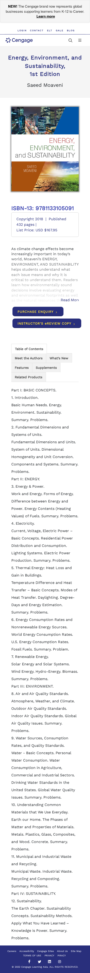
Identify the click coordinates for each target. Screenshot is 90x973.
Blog (71, 30)
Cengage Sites (45, 951)
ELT (49, 30)
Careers (11, 951)
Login (22, 30)
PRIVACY (49, 955)
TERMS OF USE (32, 955)
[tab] (29, 348)
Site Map (76, 951)
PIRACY (61, 955)
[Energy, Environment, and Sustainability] (45, 149)
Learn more (45, 16)
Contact (37, 30)
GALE (59, 30)
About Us (62, 951)
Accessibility (26, 951)
